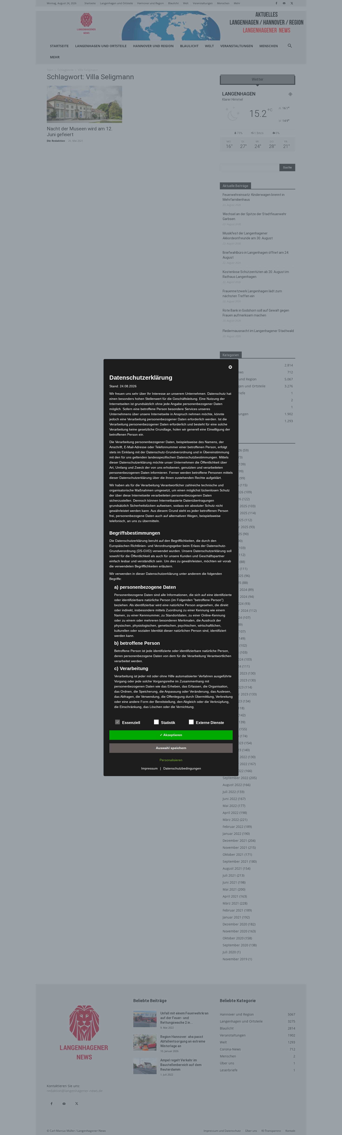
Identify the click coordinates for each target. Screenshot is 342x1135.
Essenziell (131, 723)
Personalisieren (171, 760)
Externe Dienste (210, 723)
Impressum (149, 768)
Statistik (168, 723)
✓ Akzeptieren (171, 735)
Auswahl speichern (171, 748)
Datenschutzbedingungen (182, 768)
